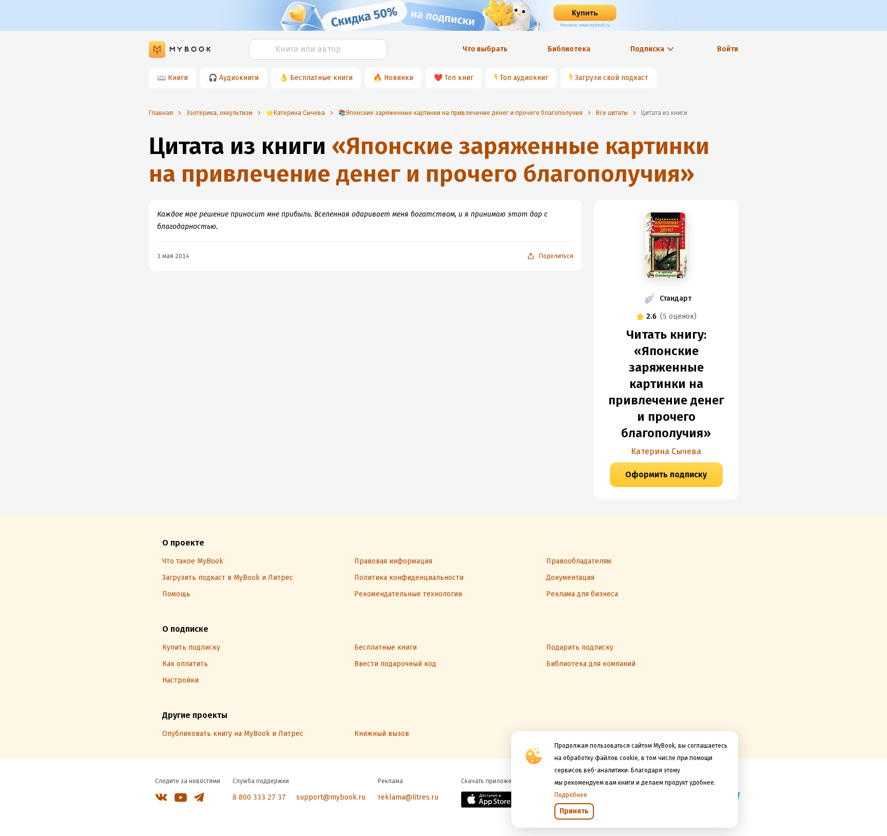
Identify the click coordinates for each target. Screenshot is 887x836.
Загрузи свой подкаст (611, 77)
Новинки (398, 77)
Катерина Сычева (666, 451)
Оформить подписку (666, 474)
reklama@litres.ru (408, 797)
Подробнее (570, 795)
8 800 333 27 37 (259, 797)
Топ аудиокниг (524, 77)
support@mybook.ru (330, 797)
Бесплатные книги (321, 77)
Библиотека (569, 49)
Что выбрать (485, 49)
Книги (178, 77)
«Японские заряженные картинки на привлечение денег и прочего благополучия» (429, 160)
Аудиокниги (239, 77)
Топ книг (459, 77)
